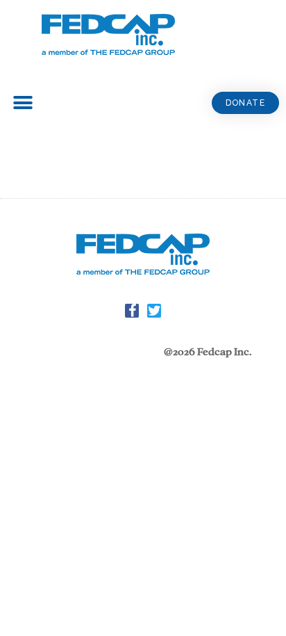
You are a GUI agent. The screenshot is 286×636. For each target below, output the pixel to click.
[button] (245, 103)
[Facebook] (132, 311)
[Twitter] (154, 311)
